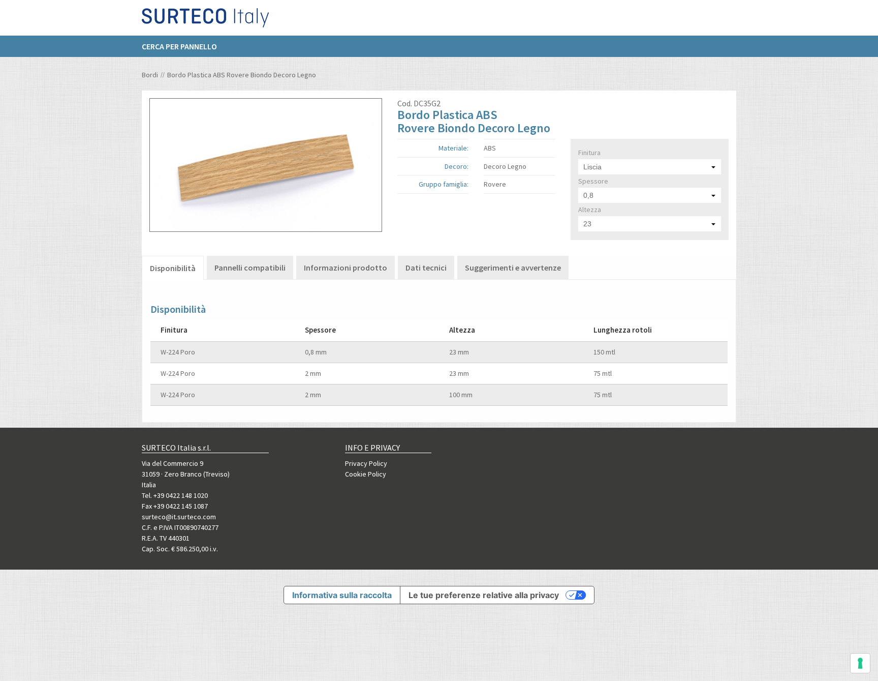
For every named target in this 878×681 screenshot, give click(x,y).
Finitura (589, 152)
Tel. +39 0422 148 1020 (175, 495)
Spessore (593, 181)
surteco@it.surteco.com (179, 516)
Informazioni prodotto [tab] (345, 267)
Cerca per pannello (179, 46)
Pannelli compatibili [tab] (250, 267)
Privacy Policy (366, 463)
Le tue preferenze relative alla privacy (484, 595)
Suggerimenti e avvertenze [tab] (513, 267)
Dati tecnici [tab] (426, 267)
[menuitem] (184, 46)
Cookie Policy (365, 474)
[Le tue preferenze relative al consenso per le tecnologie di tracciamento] (860, 663)
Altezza (589, 209)
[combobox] (649, 166)
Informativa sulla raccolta (342, 595)
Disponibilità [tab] (173, 268)
